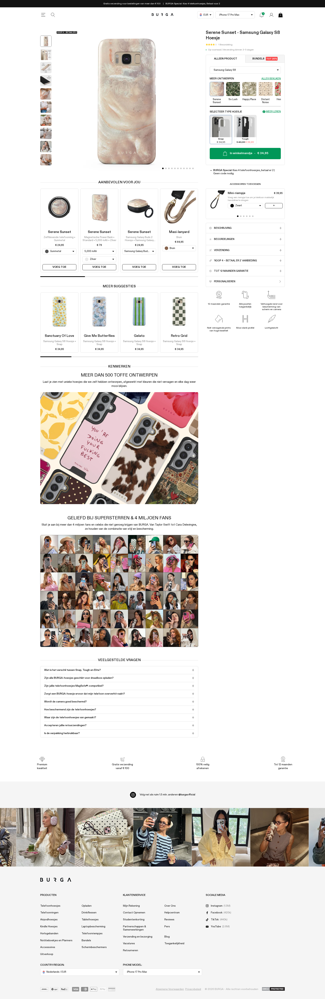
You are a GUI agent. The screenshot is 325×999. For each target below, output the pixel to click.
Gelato (139, 336)
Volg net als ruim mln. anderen (167, 794)
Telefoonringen (49, 912)
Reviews (169, 919)
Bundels (264, 59)
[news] (262, 15)
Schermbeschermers (94, 947)
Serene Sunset (59, 232)
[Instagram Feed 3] (279, 837)
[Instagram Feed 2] (221, 837)
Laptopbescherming (93, 926)
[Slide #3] (172, 168)
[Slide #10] (193, 168)
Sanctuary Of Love (59, 336)
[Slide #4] (175, 168)
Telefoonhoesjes (50, 906)
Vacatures (129, 943)
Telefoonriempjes (92, 933)
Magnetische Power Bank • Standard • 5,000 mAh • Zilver (99, 239)
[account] (271, 15)
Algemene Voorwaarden (170, 989)
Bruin (179, 237)
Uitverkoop (46, 954)
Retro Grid (179, 336)
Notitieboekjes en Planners (56, 940)
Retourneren (130, 950)
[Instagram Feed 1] (162, 837)
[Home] (162, 14)
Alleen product (225, 59)
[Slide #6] (181, 168)
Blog (167, 936)
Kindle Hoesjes (49, 926)
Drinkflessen (89, 912)
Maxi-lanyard (179, 232)
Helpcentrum (172, 912)
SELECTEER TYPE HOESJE (226, 111)
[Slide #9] (190, 168)
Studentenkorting (133, 919)
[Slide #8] (187, 168)
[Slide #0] (163, 168)
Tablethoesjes (90, 919)
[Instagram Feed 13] (45, 837)
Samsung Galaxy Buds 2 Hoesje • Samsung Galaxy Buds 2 (139, 239)
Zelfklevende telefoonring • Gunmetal (59, 239)
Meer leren (273, 111)
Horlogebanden (49, 933)
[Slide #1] (166, 168)
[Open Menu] (43, 15)
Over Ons (170, 906)
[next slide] (46, 170)
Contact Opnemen (134, 912)
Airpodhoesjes (49, 919)
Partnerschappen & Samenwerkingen (134, 928)
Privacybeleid (193, 989)
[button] (219, 45)
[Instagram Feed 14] (104, 837)
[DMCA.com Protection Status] (273, 989)
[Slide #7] (184, 168)
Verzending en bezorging (137, 936)
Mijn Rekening (131, 906)
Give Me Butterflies (99, 336)
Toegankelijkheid (174, 943)
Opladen (87, 906)
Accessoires (47, 947)
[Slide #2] (169, 168)
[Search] (53, 15)
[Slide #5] (178, 168)
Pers (167, 926)
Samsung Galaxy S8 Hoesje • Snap (59, 343)
